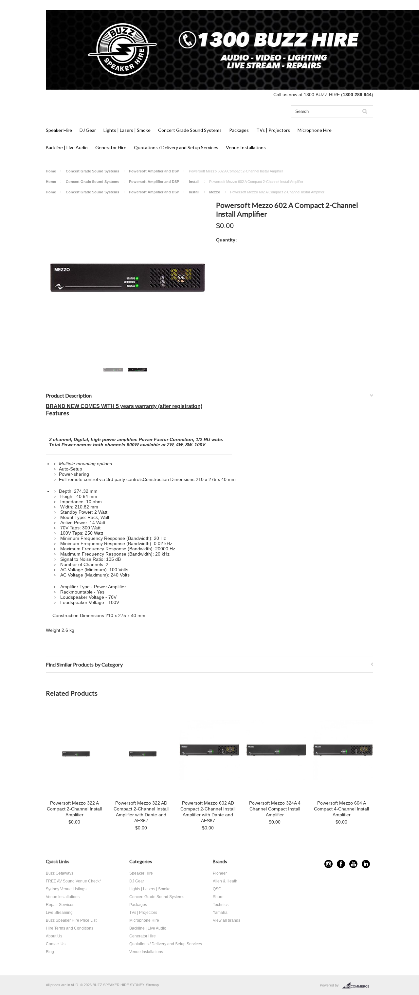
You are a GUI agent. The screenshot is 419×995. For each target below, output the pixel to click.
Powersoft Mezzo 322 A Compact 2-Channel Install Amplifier (74, 808)
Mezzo (214, 192)
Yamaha (220, 912)
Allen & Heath (225, 881)
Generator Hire (110, 147)
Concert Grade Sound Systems (190, 130)
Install (194, 182)
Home (51, 171)
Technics (220, 904)
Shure (218, 897)
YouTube (353, 864)
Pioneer (220, 873)
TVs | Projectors (273, 130)
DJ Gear (88, 130)
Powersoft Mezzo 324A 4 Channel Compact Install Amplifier (275, 808)
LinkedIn (366, 864)
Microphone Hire (315, 130)
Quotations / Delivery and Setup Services (176, 147)
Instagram (328, 864)
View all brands (226, 920)
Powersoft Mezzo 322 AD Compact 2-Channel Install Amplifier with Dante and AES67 (141, 811)
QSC (217, 889)
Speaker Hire (59, 130)
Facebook (341, 864)
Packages (239, 130)
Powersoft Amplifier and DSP (154, 171)
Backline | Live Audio (67, 147)
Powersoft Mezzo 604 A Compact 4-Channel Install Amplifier (341, 808)
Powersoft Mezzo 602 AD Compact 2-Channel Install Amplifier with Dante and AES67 (207, 811)
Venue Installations (246, 147)
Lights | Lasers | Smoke (127, 130)
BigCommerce (357, 985)
